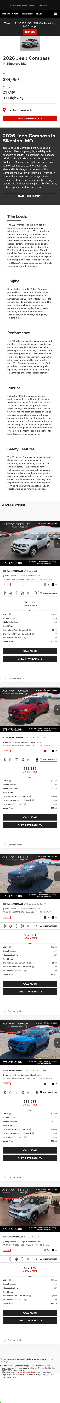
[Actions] (54, 571)
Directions (27, 14)
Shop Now (30, 32)
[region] (30, 629)
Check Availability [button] (30, 659)
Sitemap (27, 1372)
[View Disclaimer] (28, 593)
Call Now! (30, 651)
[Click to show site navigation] (55, 13)
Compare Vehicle (16, 678)
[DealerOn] (9, 1369)
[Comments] (37, 593)
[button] (10, 13)
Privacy (33, 1372)
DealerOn (19, 1372)
